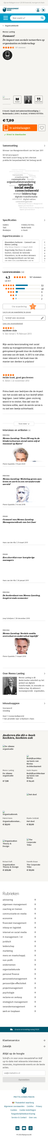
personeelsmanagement (15, 978)
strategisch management (15, 1002)
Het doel (31, 821)
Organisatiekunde (12, 26)
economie (7, 918)
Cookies (13, 1110)
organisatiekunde (11, 969)
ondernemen (9, 965)
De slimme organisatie (8, 774)
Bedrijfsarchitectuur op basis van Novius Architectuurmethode (36, 775)
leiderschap (8, 946)
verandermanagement (14, 1006)
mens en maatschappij (14, 955)
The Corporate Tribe (33, 866)
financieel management (14, 923)
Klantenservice (11, 1040)
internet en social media (15, 932)
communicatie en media (15, 913)
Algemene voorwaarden (14, 1106)
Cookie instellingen (27, 1110)
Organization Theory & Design (11, 866)
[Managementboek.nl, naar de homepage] (11, 11)
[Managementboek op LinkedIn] (17, 1128)
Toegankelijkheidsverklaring (23, 1114)
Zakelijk (7, 1046)
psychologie (8, 992)
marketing (8, 951)
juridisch (7, 941)
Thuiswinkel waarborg (24, 1103)
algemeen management (15, 904)
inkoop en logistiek (12, 927)
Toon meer (23, 424)
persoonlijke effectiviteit (14, 983)
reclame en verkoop (12, 997)
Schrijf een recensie (15, 318)
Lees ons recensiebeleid (13, 324)
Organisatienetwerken (12, 821)
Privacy (39, 1106)
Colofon (30, 1106)
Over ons (33, 1117)
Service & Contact (19, 1117)
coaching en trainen (12, 909)
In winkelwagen (19, 128)
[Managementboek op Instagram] (31, 1128)
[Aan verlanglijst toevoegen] (41, 127)
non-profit (8, 960)
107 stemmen (20, 48)
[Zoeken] (42, 18)
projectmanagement (13, 988)
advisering (8, 900)
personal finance (11, 974)
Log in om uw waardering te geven (17, 312)
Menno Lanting (9, 32)
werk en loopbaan (11, 1011)
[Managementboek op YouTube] (24, 1128)
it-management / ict (13, 937)
